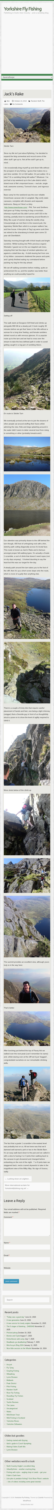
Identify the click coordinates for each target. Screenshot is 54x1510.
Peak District (11, 1383)
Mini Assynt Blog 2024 (15, 1345)
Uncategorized (12, 1408)
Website (7, 1268)
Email (7, 1255)
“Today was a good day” (16, 1317)
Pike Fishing (11, 1387)
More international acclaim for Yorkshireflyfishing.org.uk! (17, 1186)
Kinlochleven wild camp (15, 1339)
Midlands (10, 1380)
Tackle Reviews (12, 1402)
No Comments (17, 104)
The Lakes (11, 1405)
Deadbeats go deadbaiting (16, 1342)
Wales (9, 1412)
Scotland (10, 1399)
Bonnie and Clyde (13, 1336)
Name (7, 1243)
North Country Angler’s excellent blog (21, 1466)
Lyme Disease (12, 1377)
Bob (8, 101)
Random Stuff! (36, 101)
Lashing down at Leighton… (18, 1179)
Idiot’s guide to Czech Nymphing (19, 1444)
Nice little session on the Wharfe (19, 1348)
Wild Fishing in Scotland (16, 1418)
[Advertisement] (27, 46)
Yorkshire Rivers (13, 1421)
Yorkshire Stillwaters (14, 1424)
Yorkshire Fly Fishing (23, 8)
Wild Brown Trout (13, 1415)
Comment (8, 1217)
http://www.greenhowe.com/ (15, 207)
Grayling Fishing (13, 1371)
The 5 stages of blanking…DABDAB (20, 1326)
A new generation (13, 1320)
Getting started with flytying (17, 1440)
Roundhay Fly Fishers (15, 1396)
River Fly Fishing (13, 1393)
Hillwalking (11, 1374)
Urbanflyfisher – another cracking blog (21, 1469)
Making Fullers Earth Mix (16, 1447)
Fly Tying (10, 1368)
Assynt (9, 1365)
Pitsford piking (12, 1333)
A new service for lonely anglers (19, 1323)
